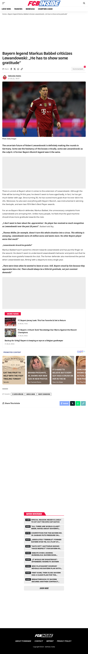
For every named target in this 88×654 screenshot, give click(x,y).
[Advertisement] (44, 33)
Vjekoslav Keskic (14, 76)
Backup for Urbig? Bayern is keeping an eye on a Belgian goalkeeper (34, 340)
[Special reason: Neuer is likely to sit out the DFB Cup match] (44, 520)
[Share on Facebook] (11, 69)
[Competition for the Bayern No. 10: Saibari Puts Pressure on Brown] (44, 534)
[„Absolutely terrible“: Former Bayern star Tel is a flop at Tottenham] (44, 540)
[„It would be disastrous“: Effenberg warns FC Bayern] (44, 560)
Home (4, 14)
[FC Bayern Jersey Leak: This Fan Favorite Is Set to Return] (10, 322)
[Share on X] (14, 69)
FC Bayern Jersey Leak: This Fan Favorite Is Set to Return (42, 320)
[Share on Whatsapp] (18, 69)
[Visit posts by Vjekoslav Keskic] (4, 77)
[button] (4, 3)
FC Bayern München (17, 394)
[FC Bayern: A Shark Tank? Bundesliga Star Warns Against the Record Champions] (10, 332)
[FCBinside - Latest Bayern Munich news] (44, 3)
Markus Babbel (30, 394)
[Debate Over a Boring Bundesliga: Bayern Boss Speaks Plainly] (44, 554)
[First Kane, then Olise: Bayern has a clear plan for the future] (44, 573)
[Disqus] (44, 440)
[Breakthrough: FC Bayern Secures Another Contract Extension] (44, 580)
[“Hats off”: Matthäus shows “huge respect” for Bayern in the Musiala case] (44, 547)
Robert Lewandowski (44, 394)
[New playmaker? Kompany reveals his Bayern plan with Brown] (44, 567)
